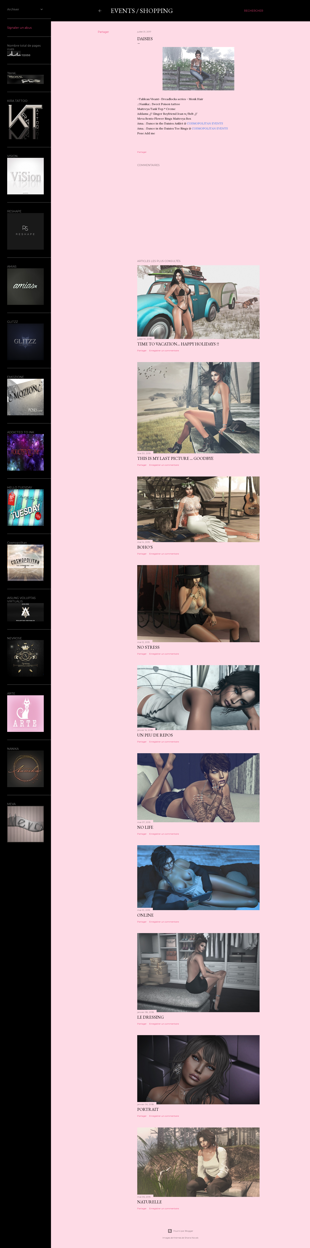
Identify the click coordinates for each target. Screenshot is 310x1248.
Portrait (148, 1109)
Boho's (145, 547)
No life (145, 827)
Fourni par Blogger (183, 1231)
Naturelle (149, 1202)
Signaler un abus (19, 27)
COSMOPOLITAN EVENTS (205, 123)
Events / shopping (142, 10)
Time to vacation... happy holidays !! (178, 344)
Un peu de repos (155, 735)
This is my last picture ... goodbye (175, 458)
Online (145, 915)
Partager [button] (103, 32)
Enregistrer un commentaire (164, 350)
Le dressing (150, 1017)
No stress (148, 647)
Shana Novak (191, 1237)
